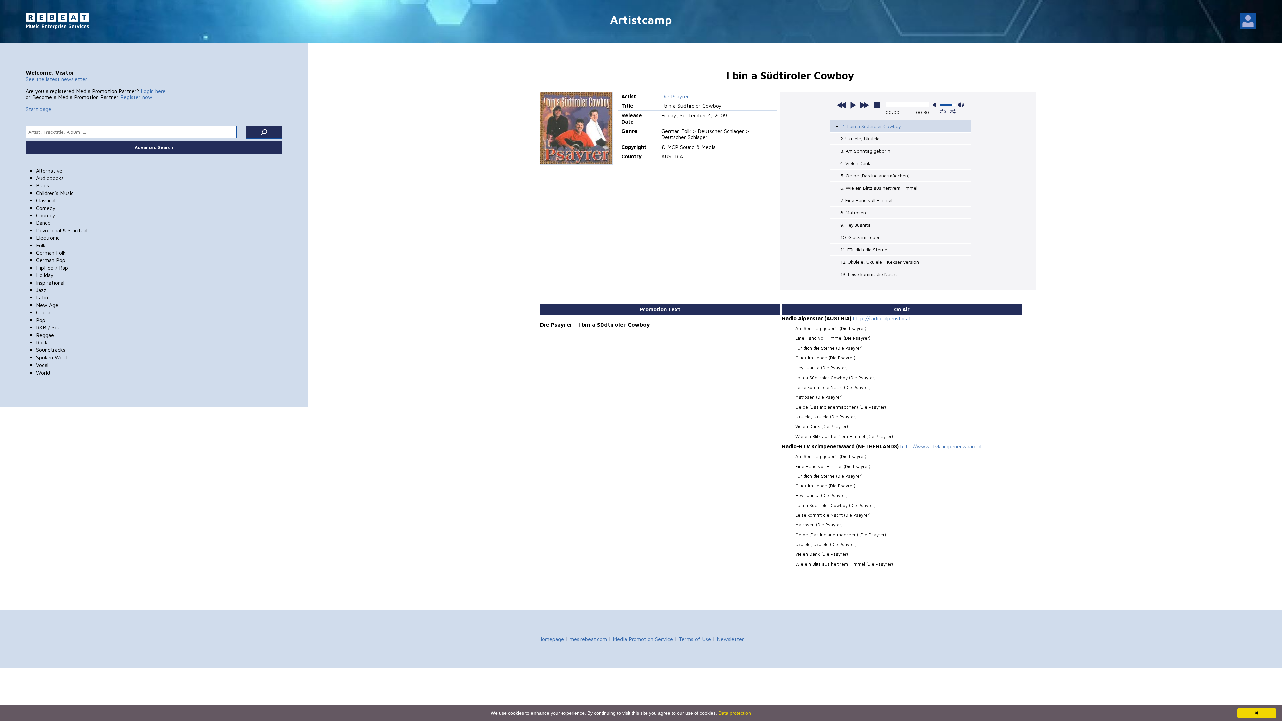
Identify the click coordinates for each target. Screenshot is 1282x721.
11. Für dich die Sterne (863, 249)
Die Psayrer (675, 96)
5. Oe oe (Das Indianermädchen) (875, 175)
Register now (136, 97)
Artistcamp (641, 19)
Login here (153, 91)
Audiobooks (50, 178)
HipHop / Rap (52, 268)
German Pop (50, 260)
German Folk (51, 253)
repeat (943, 111)
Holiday (45, 275)
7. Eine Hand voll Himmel (866, 200)
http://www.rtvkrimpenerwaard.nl (940, 446)
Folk (41, 245)
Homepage (551, 639)
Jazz (41, 290)
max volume (961, 104)
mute (936, 104)
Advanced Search (154, 147)
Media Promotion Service (643, 639)
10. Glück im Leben (860, 237)
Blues (42, 185)
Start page (38, 109)
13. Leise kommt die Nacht (868, 274)
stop (877, 105)
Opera (43, 312)
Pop (40, 320)
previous (841, 105)
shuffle (953, 111)
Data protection (734, 713)
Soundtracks (50, 350)
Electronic (48, 238)
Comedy (46, 208)
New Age (47, 305)
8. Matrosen (853, 212)
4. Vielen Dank (855, 163)
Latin (42, 297)
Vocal (42, 365)
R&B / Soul (49, 327)
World (43, 373)
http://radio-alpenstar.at (882, 318)
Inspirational (50, 283)
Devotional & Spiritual (61, 230)
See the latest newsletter (56, 79)
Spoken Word (51, 357)
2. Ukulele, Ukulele (860, 138)
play (853, 105)
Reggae (45, 335)
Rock (42, 342)
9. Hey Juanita (855, 225)
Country (45, 215)
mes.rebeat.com (588, 639)
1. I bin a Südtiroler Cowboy (872, 126)
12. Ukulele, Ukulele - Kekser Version (879, 262)
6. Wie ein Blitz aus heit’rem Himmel (878, 188)
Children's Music (55, 193)
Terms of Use (695, 639)
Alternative (49, 171)
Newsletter (730, 639)
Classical (45, 200)
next (864, 105)
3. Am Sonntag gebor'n (865, 151)
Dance (43, 223)
